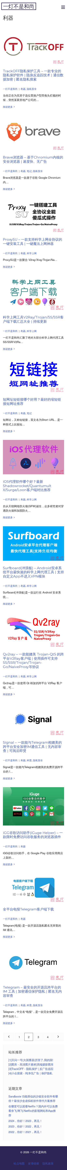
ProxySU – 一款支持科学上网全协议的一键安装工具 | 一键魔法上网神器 (32, 241)
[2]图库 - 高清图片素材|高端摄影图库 (31, 1064)
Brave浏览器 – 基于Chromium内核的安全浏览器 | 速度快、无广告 (33, 159)
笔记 (29, 171)
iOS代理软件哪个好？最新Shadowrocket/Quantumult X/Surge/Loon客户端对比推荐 (27, 485)
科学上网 (32, 253)
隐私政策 (48, 1163)
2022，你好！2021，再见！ (25, 1132)
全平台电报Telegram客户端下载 (28, 909)
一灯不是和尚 (18, 6)
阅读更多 (8, 106)
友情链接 (33, 1163)
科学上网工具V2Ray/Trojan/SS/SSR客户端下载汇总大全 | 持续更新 (33, 319)
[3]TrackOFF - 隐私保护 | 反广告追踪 (30, 1069)
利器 (23, 88)
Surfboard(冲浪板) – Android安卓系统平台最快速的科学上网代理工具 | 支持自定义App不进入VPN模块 (33, 572)
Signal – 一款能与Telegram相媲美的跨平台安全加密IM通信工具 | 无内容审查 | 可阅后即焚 (32, 746)
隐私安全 (32, 88)
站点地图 (19, 1163)
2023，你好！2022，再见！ (25, 1126)
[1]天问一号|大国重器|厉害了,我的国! (30, 1060)
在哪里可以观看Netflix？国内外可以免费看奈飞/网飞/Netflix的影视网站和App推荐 (33, 1110)
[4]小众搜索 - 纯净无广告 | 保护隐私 (30, 1073)
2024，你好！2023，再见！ (25, 1121)
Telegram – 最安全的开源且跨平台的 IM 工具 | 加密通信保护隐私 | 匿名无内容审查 (32, 991)
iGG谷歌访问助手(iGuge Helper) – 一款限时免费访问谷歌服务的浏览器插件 (33, 835)
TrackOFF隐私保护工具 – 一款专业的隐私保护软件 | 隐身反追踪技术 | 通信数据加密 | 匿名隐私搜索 (33, 75)
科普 (29, 760)
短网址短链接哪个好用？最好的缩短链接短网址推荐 (32, 401)
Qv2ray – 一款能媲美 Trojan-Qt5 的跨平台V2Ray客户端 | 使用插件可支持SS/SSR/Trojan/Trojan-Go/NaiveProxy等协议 (33, 660)
